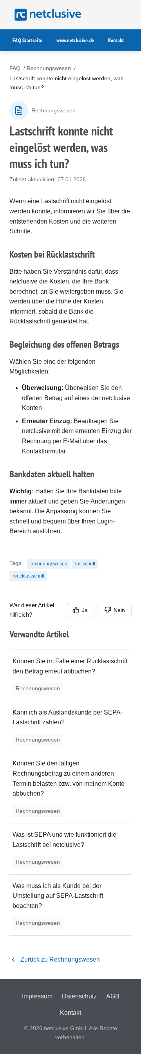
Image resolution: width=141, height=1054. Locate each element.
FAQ (14, 68)
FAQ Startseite (27, 40)
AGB (112, 996)
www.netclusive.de (75, 40)
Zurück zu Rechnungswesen (60, 959)
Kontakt (116, 40)
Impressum (37, 996)
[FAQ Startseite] (46, 14)
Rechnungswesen (49, 68)
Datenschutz (79, 996)
